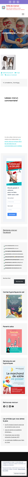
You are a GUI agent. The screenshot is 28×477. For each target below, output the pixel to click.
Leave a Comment (11, 75)
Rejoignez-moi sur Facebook (10, 231)
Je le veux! (12, 214)
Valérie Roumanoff (7, 73)
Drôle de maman (12, 6)
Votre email (10, 206)
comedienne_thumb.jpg (11, 83)
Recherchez (6, 278)
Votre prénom (11, 198)
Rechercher (19, 281)
